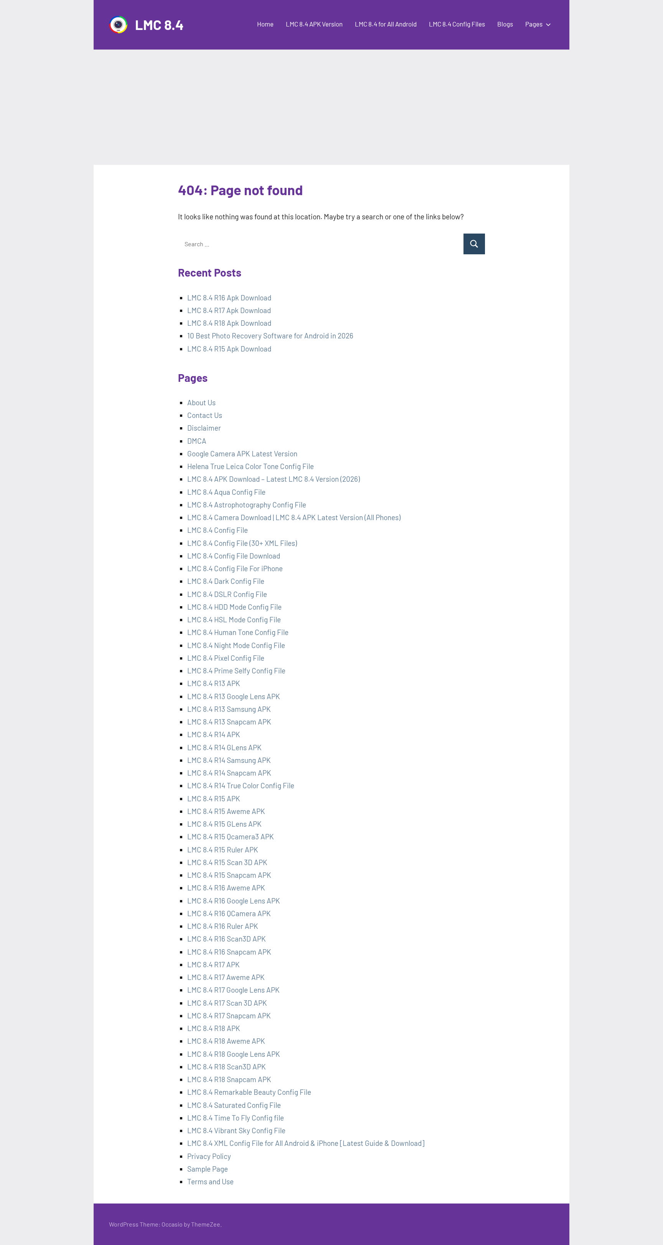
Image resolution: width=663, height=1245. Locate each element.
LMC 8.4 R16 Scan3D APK (226, 938)
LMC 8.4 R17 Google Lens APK (233, 989)
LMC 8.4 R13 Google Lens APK (233, 696)
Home (265, 24)
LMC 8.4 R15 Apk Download (229, 348)
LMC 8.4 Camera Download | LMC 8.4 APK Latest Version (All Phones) (294, 517)
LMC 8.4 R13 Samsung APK (229, 709)
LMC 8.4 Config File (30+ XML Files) (242, 543)
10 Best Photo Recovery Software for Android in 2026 (270, 335)
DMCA (196, 440)
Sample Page (207, 1168)
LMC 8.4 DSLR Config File (227, 594)
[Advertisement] (331, 107)
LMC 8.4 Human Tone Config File (238, 632)
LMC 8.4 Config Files (457, 24)
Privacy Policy (209, 1156)
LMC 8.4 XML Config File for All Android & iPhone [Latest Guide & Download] (305, 1143)
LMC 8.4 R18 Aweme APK (226, 1040)
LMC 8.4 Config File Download (233, 555)
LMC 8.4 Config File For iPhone (235, 568)
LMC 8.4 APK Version (314, 24)
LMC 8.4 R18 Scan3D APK (226, 1066)
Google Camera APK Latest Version (242, 453)
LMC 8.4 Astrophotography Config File (246, 504)
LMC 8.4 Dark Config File (225, 581)
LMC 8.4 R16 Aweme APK (226, 887)
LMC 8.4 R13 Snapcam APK (229, 721)
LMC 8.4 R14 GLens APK (224, 747)
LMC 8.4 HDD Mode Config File (234, 606)
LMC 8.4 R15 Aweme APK (226, 811)
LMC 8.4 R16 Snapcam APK (229, 951)
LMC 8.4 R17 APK (213, 964)
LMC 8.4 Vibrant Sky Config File (236, 1130)
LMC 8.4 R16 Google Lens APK (233, 900)
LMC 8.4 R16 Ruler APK (222, 926)
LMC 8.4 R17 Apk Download (229, 310)
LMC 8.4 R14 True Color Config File (240, 785)
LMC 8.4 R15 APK (213, 798)
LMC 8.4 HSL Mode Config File (234, 619)
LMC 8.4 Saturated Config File (234, 1105)
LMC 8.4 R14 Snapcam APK (229, 772)
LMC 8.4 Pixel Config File (225, 657)
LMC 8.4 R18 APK (213, 1028)
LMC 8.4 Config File (217, 530)
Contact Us (204, 415)
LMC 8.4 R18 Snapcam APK (229, 1079)
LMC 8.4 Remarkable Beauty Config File (249, 1092)
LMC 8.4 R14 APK (213, 734)
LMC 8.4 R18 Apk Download (229, 322)
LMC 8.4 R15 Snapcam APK (229, 874)
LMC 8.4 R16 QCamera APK (229, 913)
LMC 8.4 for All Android (386, 24)
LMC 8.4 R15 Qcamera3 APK (230, 836)
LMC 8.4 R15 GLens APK (224, 823)
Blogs (505, 24)
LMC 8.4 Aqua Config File (226, 491)
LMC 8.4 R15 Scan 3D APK (227, 862)
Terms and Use (210, 1181)
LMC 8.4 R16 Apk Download (229, 297)
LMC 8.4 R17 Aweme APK (226, 977)
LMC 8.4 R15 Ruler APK (222, 849)
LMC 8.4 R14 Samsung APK (229, 760)
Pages (534, 24)
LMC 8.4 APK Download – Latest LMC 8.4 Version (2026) (273, 478)
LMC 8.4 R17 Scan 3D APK (227, 1002)
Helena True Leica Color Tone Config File (250, 466)
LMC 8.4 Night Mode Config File (236, 645)
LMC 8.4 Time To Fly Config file (235, 1117)
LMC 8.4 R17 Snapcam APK (229, 1015)
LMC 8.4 (159, 24)
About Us (201, 402)
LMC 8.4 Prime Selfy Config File (236, 670)
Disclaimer (204, 427)
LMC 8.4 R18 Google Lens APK (233, 1053)
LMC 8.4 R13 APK (214, 683)
